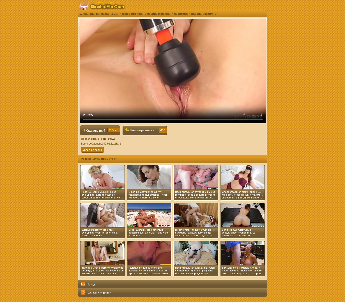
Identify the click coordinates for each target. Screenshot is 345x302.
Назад (90, 284)
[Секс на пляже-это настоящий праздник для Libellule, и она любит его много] (149, 215)
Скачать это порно (98, 292)
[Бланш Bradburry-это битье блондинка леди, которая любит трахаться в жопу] (102, 215)
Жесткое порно (92, 149)
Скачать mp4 (101, 130)
